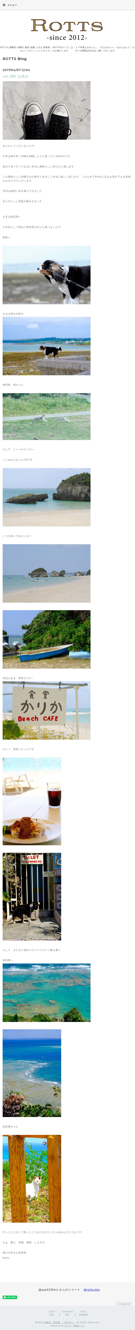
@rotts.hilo (92, 1289)
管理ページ (79, 1325)
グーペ (67, 1325)
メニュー (12, 5)
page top (125, 1304)
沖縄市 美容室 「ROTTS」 (59, 1322)
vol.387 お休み (16, 76)
